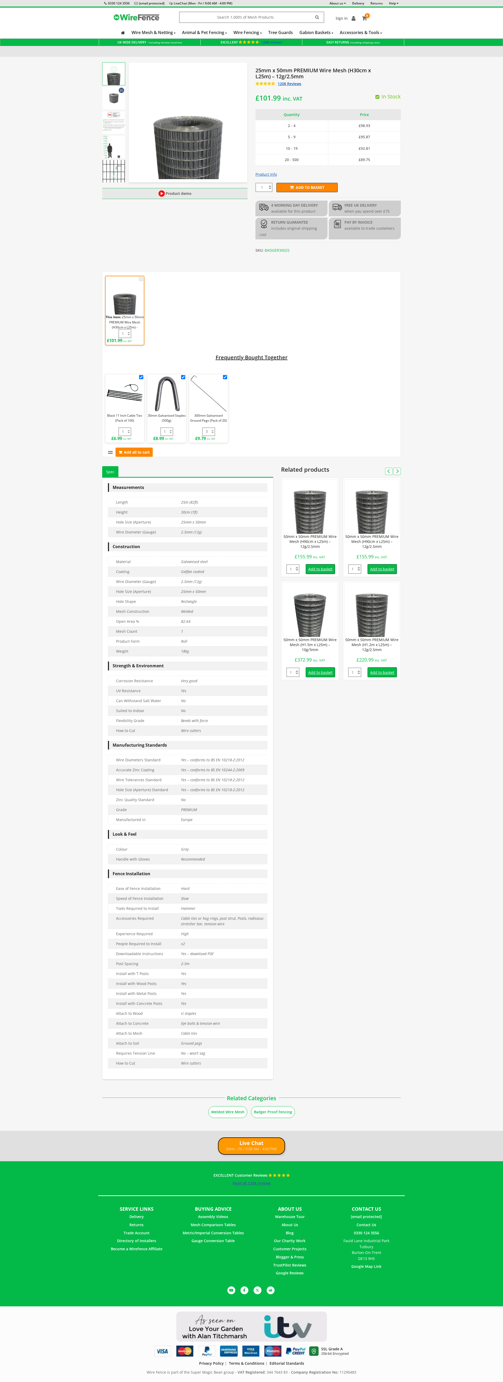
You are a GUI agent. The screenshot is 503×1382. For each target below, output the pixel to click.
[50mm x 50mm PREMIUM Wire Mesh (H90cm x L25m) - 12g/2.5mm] (310, 507)
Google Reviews (290, 1272)
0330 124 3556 (119, 3)
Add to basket (310, 187)
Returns (136, 1224)
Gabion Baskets (315, 32)
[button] (113, 73)
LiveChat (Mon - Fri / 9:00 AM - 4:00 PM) (203, 3)
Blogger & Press (290, 1256)
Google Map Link (366, 1266)
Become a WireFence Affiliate (136, 1248)
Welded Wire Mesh (227, 1111)
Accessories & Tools (360, 32)
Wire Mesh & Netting (153, 32)
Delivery (136, 1216)
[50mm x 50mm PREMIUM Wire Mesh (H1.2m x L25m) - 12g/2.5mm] (372, 610)
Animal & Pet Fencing (203, 32)
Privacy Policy (211, 1363)
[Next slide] (113, 175)
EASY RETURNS (353, 42)
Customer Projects (290, 1248)
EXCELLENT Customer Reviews (241, 1175)
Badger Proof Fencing (273, 1111)
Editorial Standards (287, 1363)
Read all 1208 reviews (252, 1183)
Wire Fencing (246, 32)
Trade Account (137, 1232)
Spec (110, 471)
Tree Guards (280, 32)
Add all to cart (137, 452)
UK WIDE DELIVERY (149, 42)
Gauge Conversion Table (213, 1240)
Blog (290, 1232)
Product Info (266, 174)
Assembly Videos (213, 1216)
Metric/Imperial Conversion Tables (213, 1232)
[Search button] (317, 17)
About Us (290, 1224)
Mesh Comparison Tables (213, 1224)
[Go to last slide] (113, 69)
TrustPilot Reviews (289, 1265)
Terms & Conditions (246, 1363)
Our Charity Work (289, 1240)
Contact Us (366, 1224)
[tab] (110, 471)
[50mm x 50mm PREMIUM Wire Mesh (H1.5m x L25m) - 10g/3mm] (310, 610)
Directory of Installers (136, 1240)
